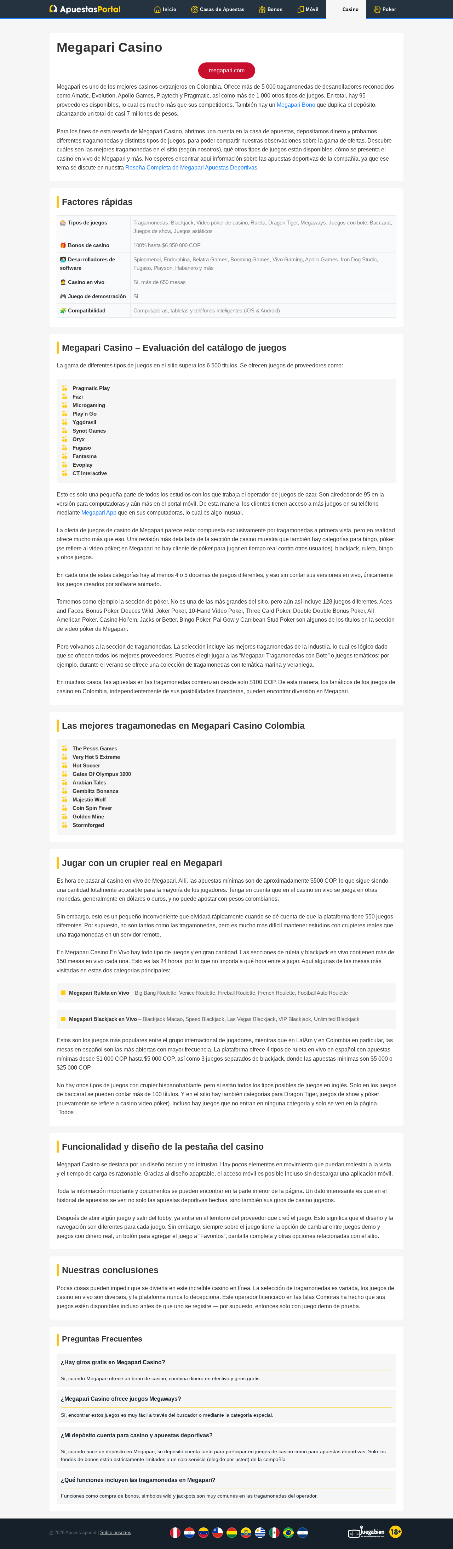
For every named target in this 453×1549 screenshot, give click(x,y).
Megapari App (98, 513)
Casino (351, 9)
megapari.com (227, 70)
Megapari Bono (296, 105)
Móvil (312, 9)
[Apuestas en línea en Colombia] (85, 9)
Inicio (169, 9)
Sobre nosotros (115, 1532)
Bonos (275, 9)
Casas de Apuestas (222, 9)
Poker (389, 9)
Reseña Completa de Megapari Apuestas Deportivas (191, 168)
